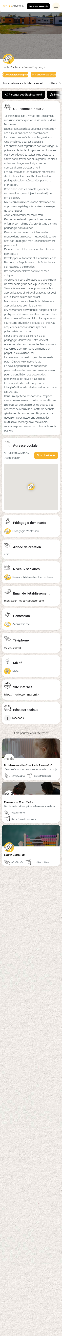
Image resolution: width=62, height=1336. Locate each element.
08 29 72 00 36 (12, 647)
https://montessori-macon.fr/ (21, 694)
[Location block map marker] (31, 486)
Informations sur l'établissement (23, 83)
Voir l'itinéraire (46, 455)
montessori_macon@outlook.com (24, 600)
